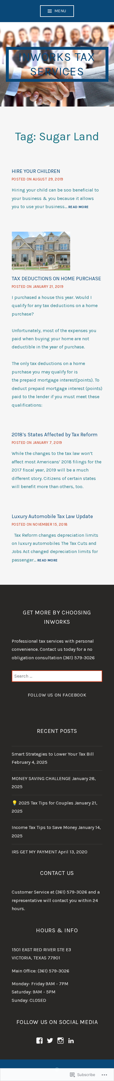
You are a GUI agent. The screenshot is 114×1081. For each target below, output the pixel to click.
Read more (78, 207)
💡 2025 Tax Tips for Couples (42, 803)
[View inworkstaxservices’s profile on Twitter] (49, 1040)
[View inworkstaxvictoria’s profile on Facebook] (39, 1040)
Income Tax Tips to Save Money (44, 827)
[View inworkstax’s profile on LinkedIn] (71, 1040)
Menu (60, 10)
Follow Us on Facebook (57, 695)
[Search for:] (57, 676)
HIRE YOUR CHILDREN (36, 171)
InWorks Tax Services (56, 64)
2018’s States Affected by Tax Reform (55, 434)
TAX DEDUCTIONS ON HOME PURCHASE (56, 278)
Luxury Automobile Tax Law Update (52, 516)
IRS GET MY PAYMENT (34, 852)
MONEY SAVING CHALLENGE (41, 778)
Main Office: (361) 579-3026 (40, 971)
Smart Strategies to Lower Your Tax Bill (53, 754)
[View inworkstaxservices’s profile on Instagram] (60, 1040)
